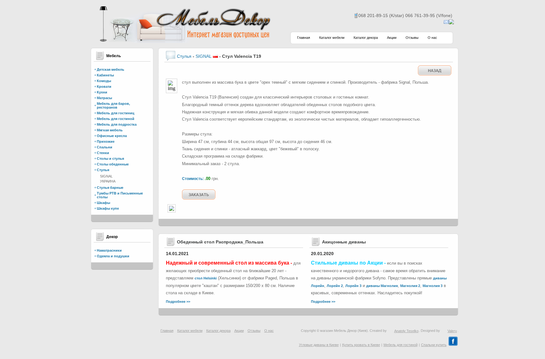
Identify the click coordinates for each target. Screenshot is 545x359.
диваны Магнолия (382, 286)
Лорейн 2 (335, 286)
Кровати (104, 86)
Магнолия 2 (410, 286)
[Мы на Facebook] (453, 345)
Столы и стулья (110, 158)
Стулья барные (110, 187)
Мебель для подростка (117, 124)
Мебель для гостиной (115, 119)
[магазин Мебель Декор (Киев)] (184, 41)
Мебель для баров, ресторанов (113, 105)
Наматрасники (109, 250)
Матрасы (104, 98)
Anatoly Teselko (406, 331)
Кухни (102, 92)
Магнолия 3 (432, 286)
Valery (452, 331)
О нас (432, 37)
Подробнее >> (178, 301)
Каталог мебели (331, 37)
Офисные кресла (112, 136)
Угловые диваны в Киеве (319, 345)
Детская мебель (110, 69)
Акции (391, 37)
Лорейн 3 (353, 286)
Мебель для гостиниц (115, 113)
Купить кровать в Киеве (361, 345)
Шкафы (103, 203)
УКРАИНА (107, 181)
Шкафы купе (108, 208)
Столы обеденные (113, 164)
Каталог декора (366, 37)
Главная (303, 37)
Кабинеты (105, 75)
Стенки (103, 153)
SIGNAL (106, 176)
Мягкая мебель (110, 130)
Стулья (103, 170)
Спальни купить (434, 345)
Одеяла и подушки (113, 256)
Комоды (104, 81)
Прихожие (105, 141)
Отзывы (412, 37)
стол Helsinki (206, 278)
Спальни (104, 147)
